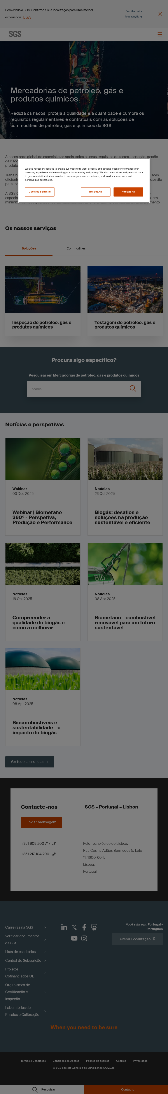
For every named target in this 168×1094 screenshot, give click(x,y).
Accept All (128, 192)
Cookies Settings (40, 192)
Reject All (95, 192)
